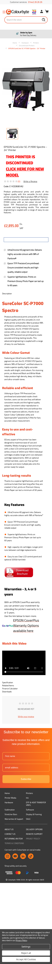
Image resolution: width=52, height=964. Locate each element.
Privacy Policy (33, 839)
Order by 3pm (28, 34)
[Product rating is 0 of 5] (11, 181)
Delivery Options (34, 829)
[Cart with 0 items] (47, 12)
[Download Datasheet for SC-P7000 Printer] (18, 572)
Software (30, 810)
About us (9, 829)
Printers (29, 793)
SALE (28, 819)
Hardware (9, 802)
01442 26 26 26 (35, 2)
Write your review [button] (26, 716)
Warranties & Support (14, 819)
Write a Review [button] (30, 181)
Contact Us (10, 834)
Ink (27, 798)
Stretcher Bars (11, 814)
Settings (26, 946)
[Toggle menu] (4, 12)
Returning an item (14, 839)
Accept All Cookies (26, 959)
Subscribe (26, 779)
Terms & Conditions (14, 843)
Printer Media (10, 798)
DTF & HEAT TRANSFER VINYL (36, 804)
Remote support (34, 834)
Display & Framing (34, 814)
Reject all (26, 953)
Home (7, 793)
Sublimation (10, 810)
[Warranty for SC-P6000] (7, 625)
